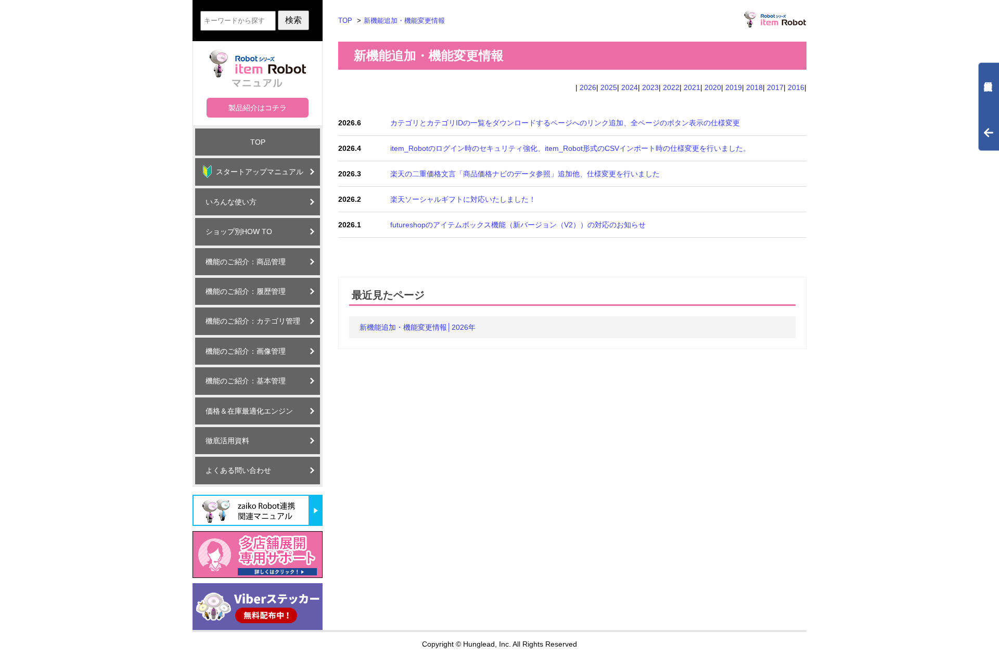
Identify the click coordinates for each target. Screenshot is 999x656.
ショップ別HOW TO (239, 231)
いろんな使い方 (231, 202)
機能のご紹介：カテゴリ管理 (253, 321)
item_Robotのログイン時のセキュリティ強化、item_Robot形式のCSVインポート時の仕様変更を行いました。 (570, 148)
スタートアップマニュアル (259, 172)
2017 (775, 87)
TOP (257, 142)
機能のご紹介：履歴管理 (246, 291)
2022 (671, 87)
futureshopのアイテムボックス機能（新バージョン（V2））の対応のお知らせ (518, 225)
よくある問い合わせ (238, 470)
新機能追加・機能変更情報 (404, 20)
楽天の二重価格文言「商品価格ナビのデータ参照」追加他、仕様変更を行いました (525, 174)
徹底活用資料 (227, 440)
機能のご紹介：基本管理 (246, 381)
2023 (650, 87)
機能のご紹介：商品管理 (246, 262)
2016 (796, 87)
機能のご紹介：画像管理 (246, 351)
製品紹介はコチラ (257, 108)
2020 (713, 87)
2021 (692, 87)
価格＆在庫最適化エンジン (249, 411)
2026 (588, 87)
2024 (629, 87)
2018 (754, 87)
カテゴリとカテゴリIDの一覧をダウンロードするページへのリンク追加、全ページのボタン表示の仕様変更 (565, 123)
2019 (733, 87)
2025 (608, 87)
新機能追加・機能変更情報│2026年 (418, 327)
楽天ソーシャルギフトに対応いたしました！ (463, 199)
